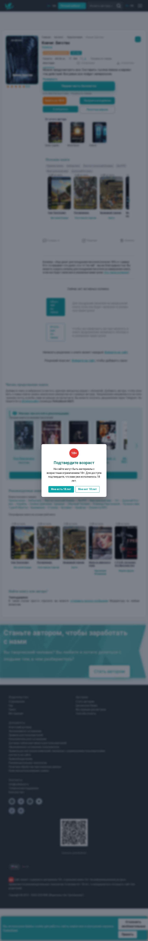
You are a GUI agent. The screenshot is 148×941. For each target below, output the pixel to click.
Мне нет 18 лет (87, 489)
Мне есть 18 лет (61, 489)
